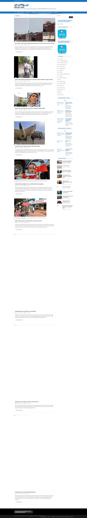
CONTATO (55, 12)
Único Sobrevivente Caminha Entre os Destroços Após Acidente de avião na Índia (34, 79)
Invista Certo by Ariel (61, 87)
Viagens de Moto (60, 94)
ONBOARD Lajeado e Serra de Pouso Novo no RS (68, 103)
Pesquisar (58, 15)
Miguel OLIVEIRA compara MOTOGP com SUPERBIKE (66, 171)
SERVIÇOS (59, 92)
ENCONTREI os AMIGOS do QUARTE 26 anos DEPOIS (68, 111)
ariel (22, 44)
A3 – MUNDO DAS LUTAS (62, 64)
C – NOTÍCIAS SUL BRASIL (62, 77)
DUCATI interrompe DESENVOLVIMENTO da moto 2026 (68, 133)
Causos (59, 79)
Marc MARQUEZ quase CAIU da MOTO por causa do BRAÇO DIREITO (67, 206)
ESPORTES (27, 12)
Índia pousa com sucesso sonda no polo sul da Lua (27, 401)
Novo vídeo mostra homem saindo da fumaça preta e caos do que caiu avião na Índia (34, 43)
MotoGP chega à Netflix (66, 186)
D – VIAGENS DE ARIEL (61, 81)
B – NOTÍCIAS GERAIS (61, 68)
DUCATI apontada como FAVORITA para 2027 (66, 201)
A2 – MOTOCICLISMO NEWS (62, 62)
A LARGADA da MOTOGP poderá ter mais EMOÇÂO (67, 197)
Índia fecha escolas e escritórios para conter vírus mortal (28, 220)
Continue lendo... (20, 51)
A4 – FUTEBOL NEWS (61, 66)
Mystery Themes (43, 515)
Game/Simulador (61, 85)
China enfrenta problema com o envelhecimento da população (29, 184)
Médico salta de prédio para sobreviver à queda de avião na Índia (30, 108)
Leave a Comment (27, 44)
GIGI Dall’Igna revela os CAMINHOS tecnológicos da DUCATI (67, 176)
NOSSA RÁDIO (34, 12)
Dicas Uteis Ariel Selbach (62, 83)
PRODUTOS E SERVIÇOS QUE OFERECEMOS (45, 12)
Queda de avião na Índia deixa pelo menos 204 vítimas (27, 146)
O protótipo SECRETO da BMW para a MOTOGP (69, 150)
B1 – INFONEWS (60, 70)
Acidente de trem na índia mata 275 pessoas (25, 492)
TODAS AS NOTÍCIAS (20, 12)
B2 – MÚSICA (60, 72)
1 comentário (28, 222)
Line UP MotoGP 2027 (65, 165)
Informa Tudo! (19, 7)
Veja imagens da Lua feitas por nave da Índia (25, 311)
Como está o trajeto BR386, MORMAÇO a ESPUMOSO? (67, 162)
